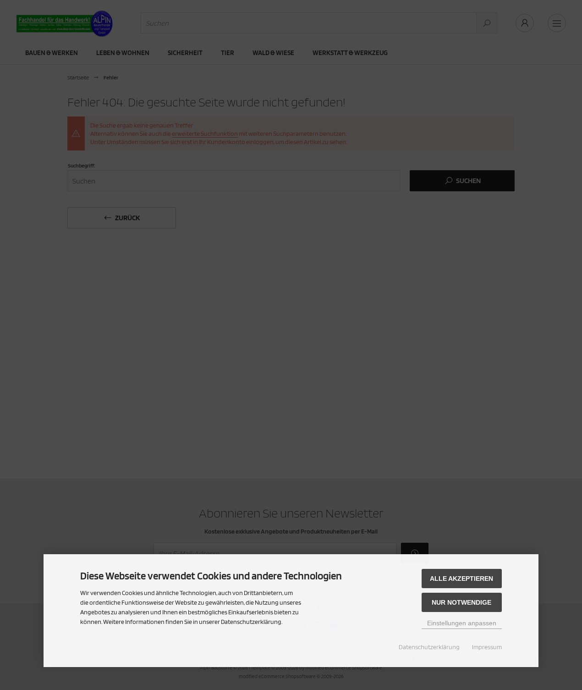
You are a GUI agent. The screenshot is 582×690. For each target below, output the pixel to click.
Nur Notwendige (461, 602)
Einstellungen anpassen (461, 623)
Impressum (487, 647)
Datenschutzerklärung (429, 647)
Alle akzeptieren (461, 578)
